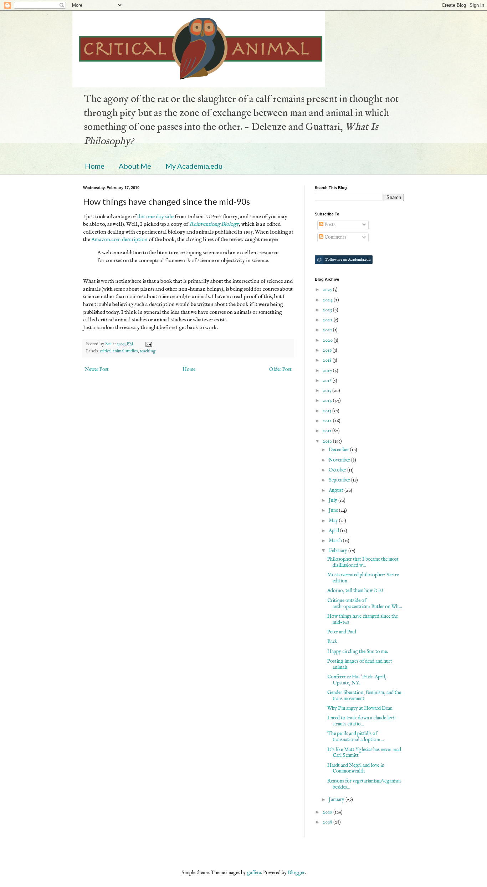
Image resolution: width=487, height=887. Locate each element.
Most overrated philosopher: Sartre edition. (363, 578)
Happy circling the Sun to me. (357, 651)
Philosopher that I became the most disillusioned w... (363, 562)
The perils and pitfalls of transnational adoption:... (355, 736)
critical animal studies (119, 351)
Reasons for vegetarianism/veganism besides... (364, 784)
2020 (328, 340)
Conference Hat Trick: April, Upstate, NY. (356, 680)
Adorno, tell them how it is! (355, 590)
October (338, 470)
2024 (328, 300)
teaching (147, 351)
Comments (334, 237)
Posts (329, 224)
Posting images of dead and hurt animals (359, 664)
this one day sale (155, 216)
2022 (328, 320)
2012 (328, 421)
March (336, 540)
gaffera (254, 873)
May (334, 521)
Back (332, 641)
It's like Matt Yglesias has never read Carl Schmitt (364, 752)
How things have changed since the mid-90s (362, 619)
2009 (328, 812)
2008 (328, 822)
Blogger (296, 873)
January (337, 799)
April (334, 530)
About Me (135, 166)
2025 (328, 289)
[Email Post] (148, 344)
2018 (328, 360)
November (340, 460)
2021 (328, 330)
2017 (328, 370)
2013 (327, 411)
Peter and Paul (341, 632)
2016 (328, 380)
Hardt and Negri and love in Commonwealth (355, 768)
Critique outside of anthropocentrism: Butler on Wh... (364, 603)
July (333, 500)
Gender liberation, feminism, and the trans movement (364, 695)
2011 (327, 431)
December (339, 450)
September (340, 480)
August (336, 490)
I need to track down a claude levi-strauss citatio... (362, 721)
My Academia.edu (193, 166)
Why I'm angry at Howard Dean (360, 708)
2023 (328, 310)
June (334, 510)
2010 (328, 441)
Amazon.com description (119, 239)
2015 (327, 390)
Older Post (280, 369)
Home (94, 166)
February (338, 550)
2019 (328, 350)
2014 (328, 400)
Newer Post (97, 369)
